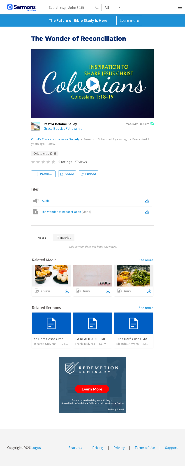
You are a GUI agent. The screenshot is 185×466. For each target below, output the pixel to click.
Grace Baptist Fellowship (63, 128)
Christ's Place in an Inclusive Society (55, 139)
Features (75, 447)
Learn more (129, 20)
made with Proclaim (137, 123)
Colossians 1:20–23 (44, 153)
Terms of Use (145, 447)
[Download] (67, 291)
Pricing (97, 447)
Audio (46, 201)
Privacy (119, 447)
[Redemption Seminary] (92, 385)
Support (171, 447)
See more (146, 260)
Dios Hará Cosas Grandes (135, 338)
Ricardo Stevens (45, 344)
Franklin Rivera (85, 344)
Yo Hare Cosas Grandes (51, 338)
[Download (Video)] (148, 211)
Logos (36, 447)
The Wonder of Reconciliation (66, 212)
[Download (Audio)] (148, 200)
